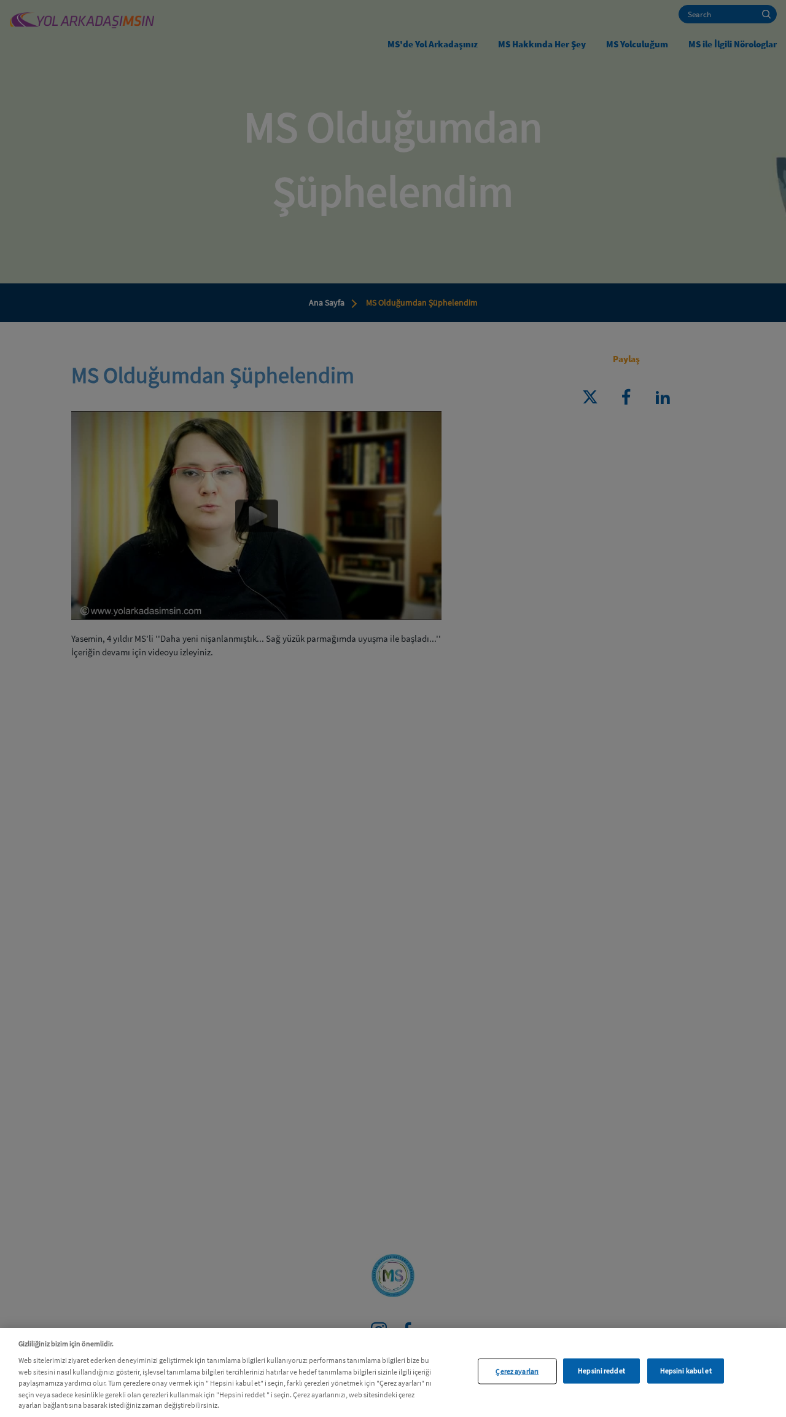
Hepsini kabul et (686, 1370)
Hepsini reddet (601, 1370)
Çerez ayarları (517, 1370)
